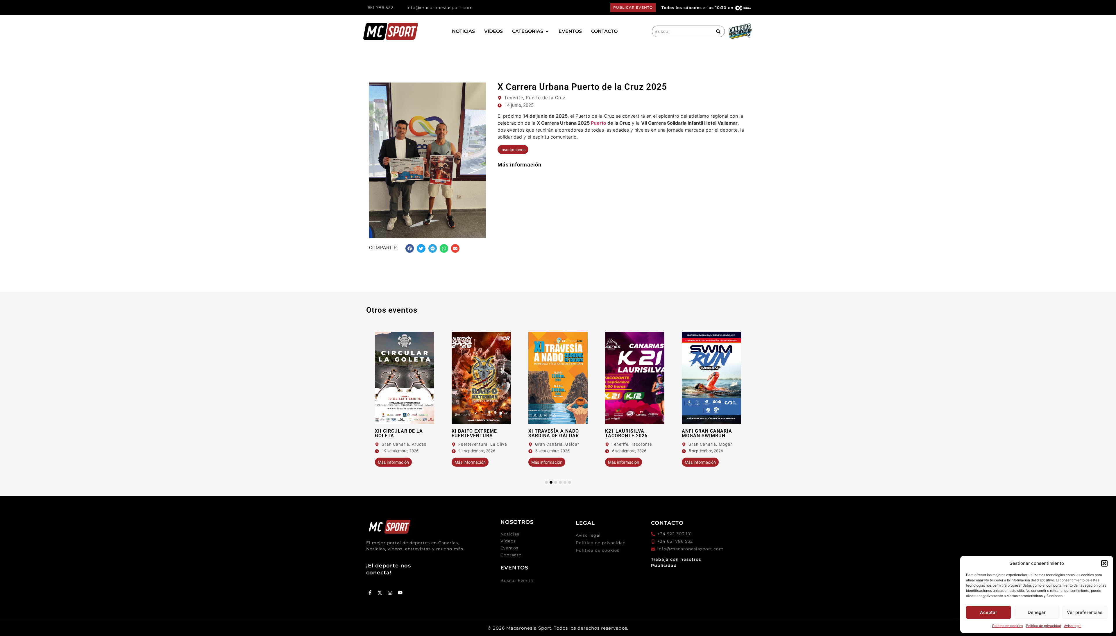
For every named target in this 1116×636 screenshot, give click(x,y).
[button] (1104, 563)
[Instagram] (390, 592)
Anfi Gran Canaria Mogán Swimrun (707, 433)
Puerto (598, 123)
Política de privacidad (1043, 626)
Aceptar (988, 612)
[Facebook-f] (370, 592)
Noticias (509, 534)
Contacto (511, 555)
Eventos (509, 548)
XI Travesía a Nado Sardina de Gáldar (553, 433)
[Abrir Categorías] (547, 31)
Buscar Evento (517, 580)
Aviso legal (1072, 626)
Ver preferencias (1084, 612)
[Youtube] (400, 592)
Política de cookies (1007, 626)
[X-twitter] (380, 592)
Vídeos (508, 541)
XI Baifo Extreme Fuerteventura (474, 433)
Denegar (1037, 612)
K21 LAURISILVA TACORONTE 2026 (626, 433)
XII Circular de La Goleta (399, 433)
